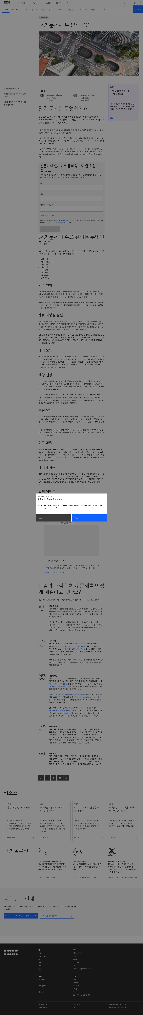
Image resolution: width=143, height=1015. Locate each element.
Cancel (40, 518)
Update (76, 518)
